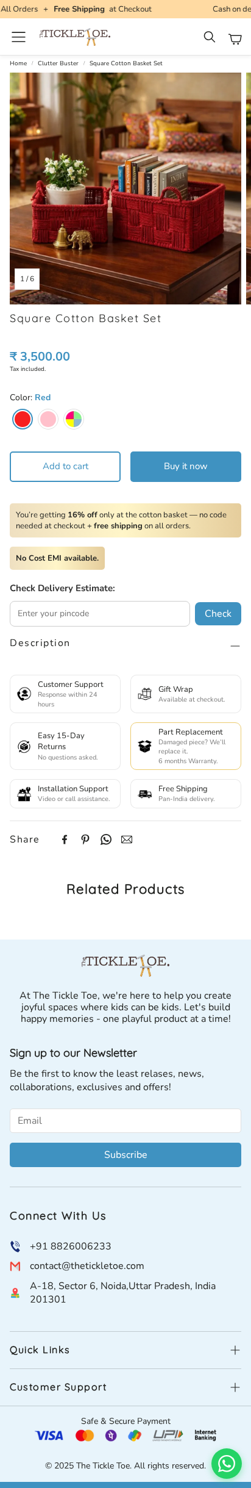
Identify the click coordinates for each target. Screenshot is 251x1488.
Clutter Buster (58, 63)
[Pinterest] (85, 839)
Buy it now (186, 466)
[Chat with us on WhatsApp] (226, 1463)
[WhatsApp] (106, 839)
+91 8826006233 (70, 1246)
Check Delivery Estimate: (62, 588)
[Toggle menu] (19, 37)
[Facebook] (64, 839)
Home (18, 63)
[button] (210, 39)
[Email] (126, 839)
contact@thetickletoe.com (87, 1266)
